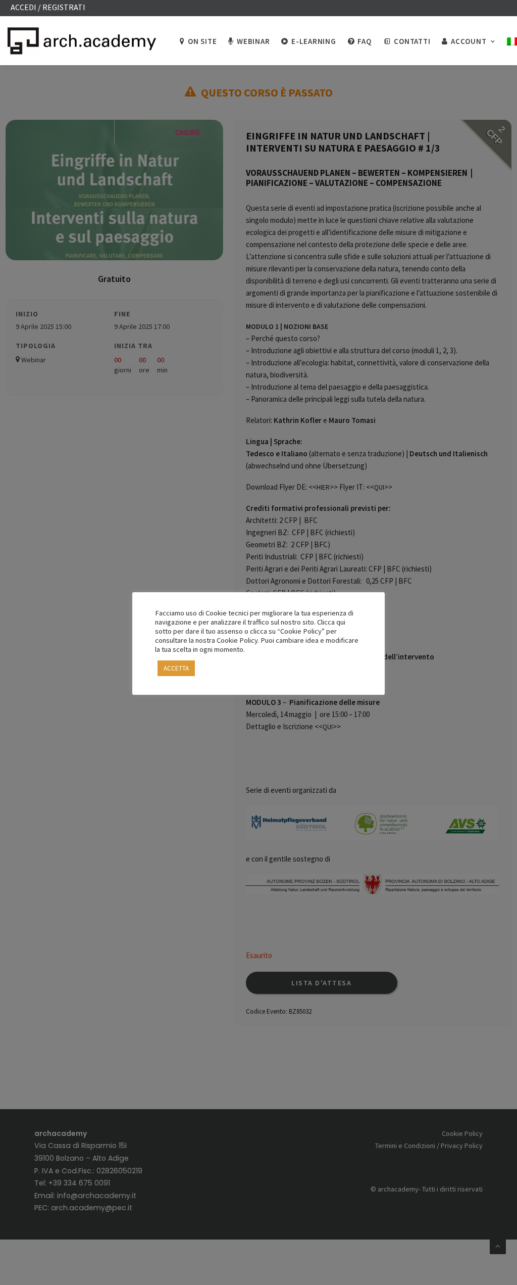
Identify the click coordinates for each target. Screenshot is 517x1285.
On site (202, 41)
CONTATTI (412, 41)
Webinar (253, 41)
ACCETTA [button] (176, 668)
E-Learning (313, 41)
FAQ (364, 41)
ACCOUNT (468, 41)
